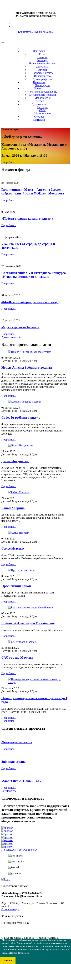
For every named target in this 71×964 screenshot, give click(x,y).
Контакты (39, 119)
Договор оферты (42, 79)
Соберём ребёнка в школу (20, 417)
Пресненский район (16, 586)
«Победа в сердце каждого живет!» (27, 218)
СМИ (42, 110)
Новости (42, 57)
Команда (42, 60)
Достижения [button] (39, 104)
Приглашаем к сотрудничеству (19, 849)
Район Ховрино (13, 508)
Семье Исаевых (12, 548)
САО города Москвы (17, 657)
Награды (42, 107)
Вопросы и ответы (42, 72)
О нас (42, 54)
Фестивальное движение (42, 91)
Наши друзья (42, 85)
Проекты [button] (39, 88)
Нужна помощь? (43, 31)
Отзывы (39, 116)
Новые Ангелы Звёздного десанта (26, 367)
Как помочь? (25, 31)
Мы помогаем (42, 113)
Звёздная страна (13, 761)
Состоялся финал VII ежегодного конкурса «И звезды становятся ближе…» (33, 275)
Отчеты (42, 69)
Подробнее (7, 162)
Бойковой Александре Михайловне (27, 623)
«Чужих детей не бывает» (20, 327)
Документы (42, 66)
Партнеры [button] (39, 82)
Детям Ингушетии (15, 461)
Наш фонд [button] (39, 50)
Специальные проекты (42, 94)
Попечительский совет (42, 63)
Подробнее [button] (23, 953)
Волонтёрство (42, 75)
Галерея (39, 100)
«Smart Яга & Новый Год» (21, 781)
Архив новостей (11, 337)
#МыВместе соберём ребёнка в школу (29, 302)
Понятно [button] (8, 960)
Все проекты (8, 790)
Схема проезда (10, 909)
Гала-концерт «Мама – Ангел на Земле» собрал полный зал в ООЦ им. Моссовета (32, 191)
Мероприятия (42, 97)
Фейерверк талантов (16, 742)
